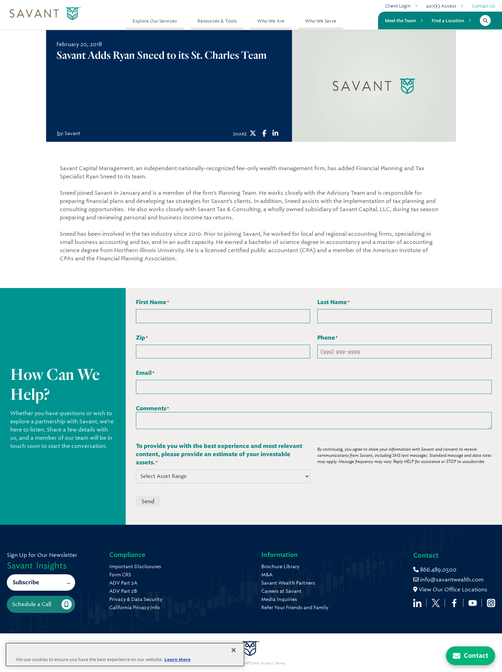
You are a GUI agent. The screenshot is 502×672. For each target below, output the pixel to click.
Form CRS (120, 575)
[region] (125, 655)
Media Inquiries (279, 599)
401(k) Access (441, 6)
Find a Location (448, 20)
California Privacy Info (134, 607)
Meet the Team (400, 20)
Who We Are (270, 21)
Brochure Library (280, 566)
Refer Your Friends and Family (294, 607)
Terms (280, 663)
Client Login (397, 6)
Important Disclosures (135, 566)
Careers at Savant (281, 591)
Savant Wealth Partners (288, 583)
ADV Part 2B (123, 591)
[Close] (233, 650)
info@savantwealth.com (452, 579)
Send (147, 501)
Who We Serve (320, 21)
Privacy (267, 663)
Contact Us (483, 6)
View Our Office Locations (452, 589)
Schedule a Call (31, 604)
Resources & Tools (217, 21)
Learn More (177, 659)
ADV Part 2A (123, 583)
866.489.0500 (438, 569)
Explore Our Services (155, 21)
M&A (267, 575)
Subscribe (26, 582)
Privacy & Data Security (135, 599)
